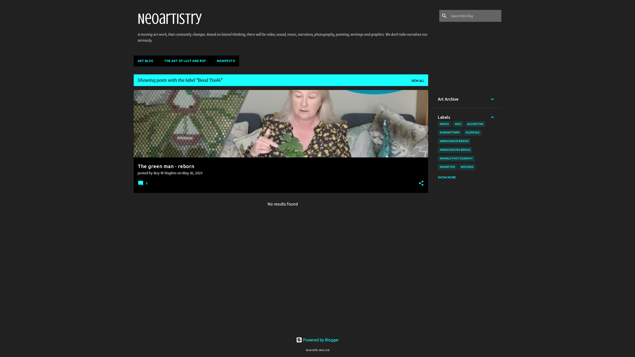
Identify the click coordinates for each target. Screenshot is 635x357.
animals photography (456, 158)
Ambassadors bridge (455, 149)
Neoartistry (170, 19)
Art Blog (145, 60)
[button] (421, 183)
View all (417, 80)
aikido (444, 123)
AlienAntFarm (450, 132)
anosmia (467, 166)
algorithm (475, 123)
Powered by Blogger (320, 340)
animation (447, 166)
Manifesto (226, 60)
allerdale (472, 132)
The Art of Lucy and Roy (185, 60)
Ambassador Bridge (454, 141)
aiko (458, 123)
